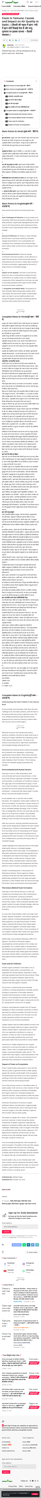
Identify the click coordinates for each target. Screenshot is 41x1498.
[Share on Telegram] (33, 1244)
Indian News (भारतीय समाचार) (10, 14)
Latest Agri (10, 45)
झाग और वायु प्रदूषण (13, 103)
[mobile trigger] (3, 2)
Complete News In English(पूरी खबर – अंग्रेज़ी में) (20, 110)
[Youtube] (11, 1271)
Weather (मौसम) (18, 1301)
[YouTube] (32, 1481)
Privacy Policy (23, 1493)
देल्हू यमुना (21, 1204)
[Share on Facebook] (6, 40)
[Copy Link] (19, 40)
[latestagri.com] (11, 2)
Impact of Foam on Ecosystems (19, 125)
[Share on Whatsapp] (13, 40)
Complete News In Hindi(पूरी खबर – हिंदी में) (19, 93)
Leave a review (33, 1252)
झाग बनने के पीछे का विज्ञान (15, 100)
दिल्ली (11, 1201)
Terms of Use (6, 1495)
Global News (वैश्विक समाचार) (21, 1327)
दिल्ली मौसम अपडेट (26, 1201)
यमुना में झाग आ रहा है (30, 1204)
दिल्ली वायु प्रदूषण (6, 1204)
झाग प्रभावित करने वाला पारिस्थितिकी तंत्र (18, 107)
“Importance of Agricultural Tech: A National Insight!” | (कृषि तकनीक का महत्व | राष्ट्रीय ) (26, 1323)
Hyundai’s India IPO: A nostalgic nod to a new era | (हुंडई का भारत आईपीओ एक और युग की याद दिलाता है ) (14, 1405)
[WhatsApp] (30, 1271)
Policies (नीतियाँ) (18, 1345)
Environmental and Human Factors (20, 114)
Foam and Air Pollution (16, 121)
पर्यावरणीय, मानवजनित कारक (15, 96)
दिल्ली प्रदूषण (17, 1201)
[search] (27, 2)
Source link (6, 1189)
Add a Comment (19, 45)
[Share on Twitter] (9, 40)
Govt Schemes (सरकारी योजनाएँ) (22, 1343)
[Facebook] (11, 1264)
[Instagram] (30, 1264)
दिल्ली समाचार (15, 1204)
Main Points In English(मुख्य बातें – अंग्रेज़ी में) (19, 89)
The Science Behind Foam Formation (20, 118)
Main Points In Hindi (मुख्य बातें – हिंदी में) (18, 86)
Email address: (7, 1223)
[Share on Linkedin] (16, 40)
